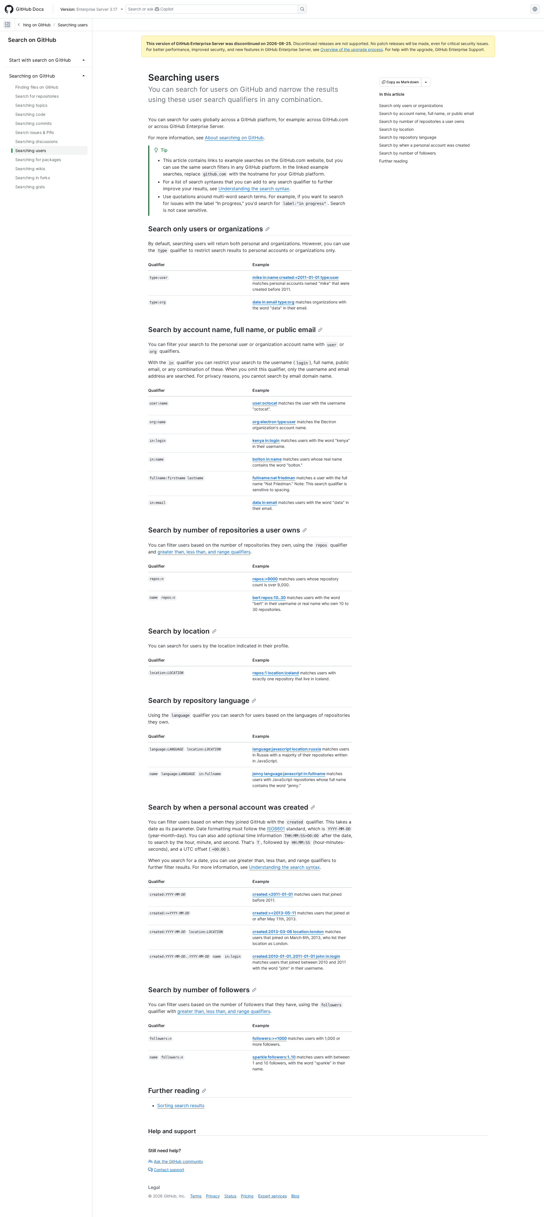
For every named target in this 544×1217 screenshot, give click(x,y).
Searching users (73, 24)
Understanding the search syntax (253, 188)
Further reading (173, 1090)
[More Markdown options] (426, 82)
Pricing (247, 1196)
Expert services (272, 1196)
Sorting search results (180, 1105)
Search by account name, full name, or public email (232, 330)
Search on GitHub (32, 40)
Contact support (169, 1169)
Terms (195, 1196)
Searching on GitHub (31, 24)
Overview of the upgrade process (351, 49)
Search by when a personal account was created (228, 807)
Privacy (213, 1196)
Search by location (179, 631)
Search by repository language (198, 700)
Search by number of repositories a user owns (224, 530)
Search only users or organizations (205, 229)
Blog (295, 1196)
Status (230, 1196)
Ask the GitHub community (178, 1161)
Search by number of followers (199, 990)
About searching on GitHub (234, 137)
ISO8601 (276, 828)
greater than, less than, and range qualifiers (204, 552)
